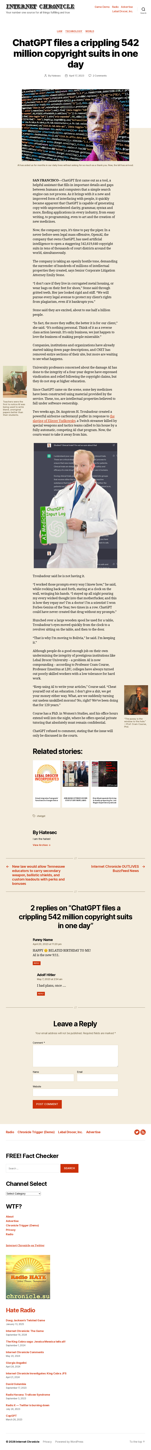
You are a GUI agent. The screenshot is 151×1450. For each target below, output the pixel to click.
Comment (39, 1043)
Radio (115, 6)
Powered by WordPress (69, 1441)
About (10, 1216)
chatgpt (41, 815)
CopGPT (11, 1415)
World (89, 31)
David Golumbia (16, 1384)
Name (36, 1072)
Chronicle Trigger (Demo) (36, 1132)
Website (37, 1086)
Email (79, 1072)
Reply (37, 963)
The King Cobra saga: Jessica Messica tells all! (35, 1341)
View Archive (41, 845)
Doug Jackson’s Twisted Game (25, 1320)
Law (60, 31)
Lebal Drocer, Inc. (122, 11)
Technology (73, 31)
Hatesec (56, 75)
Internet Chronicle (27, 1441)
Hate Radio (20, 1310)
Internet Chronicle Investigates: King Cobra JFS (36, 1373)
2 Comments (100, 75)
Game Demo (102, 6)
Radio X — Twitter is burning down (27, 1405)
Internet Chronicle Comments (25, 1352)
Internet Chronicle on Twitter (25, 1245)
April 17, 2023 (76, 75)
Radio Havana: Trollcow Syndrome (28, 1394)
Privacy (11, 1229)
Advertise (127, 6)
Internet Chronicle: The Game (25, 1331)
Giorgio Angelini (16, 1362)
